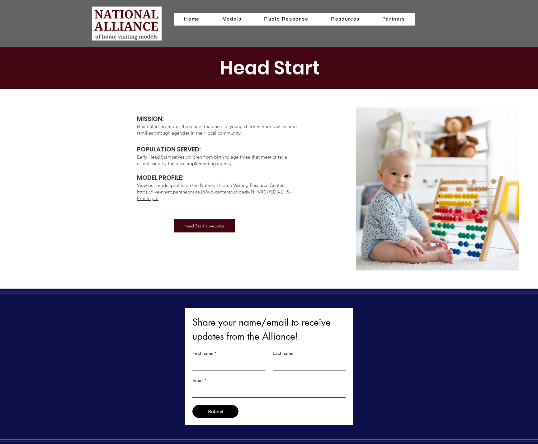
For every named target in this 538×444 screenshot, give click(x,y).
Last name (283, 353)
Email (199, 380)
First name (204, 353)
